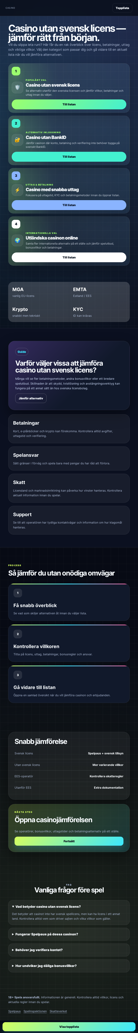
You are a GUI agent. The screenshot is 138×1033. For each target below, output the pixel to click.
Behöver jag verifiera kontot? (39, 950)
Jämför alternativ (31, 398)
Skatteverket (58, 1011)
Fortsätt (69, 841)
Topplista (122, 8)
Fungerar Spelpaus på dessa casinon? (46, 934)
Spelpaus (14, 1011)
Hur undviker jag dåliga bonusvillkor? (46, 966)
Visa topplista (69, 1026)
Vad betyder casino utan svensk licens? (48, 906)
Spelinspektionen (35, 1011)
